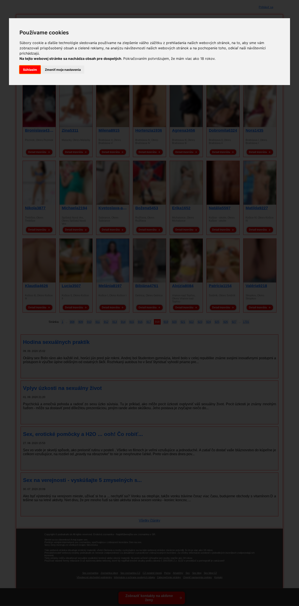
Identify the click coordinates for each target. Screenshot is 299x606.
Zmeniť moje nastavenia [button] (63, 69)
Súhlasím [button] (30, 69)
